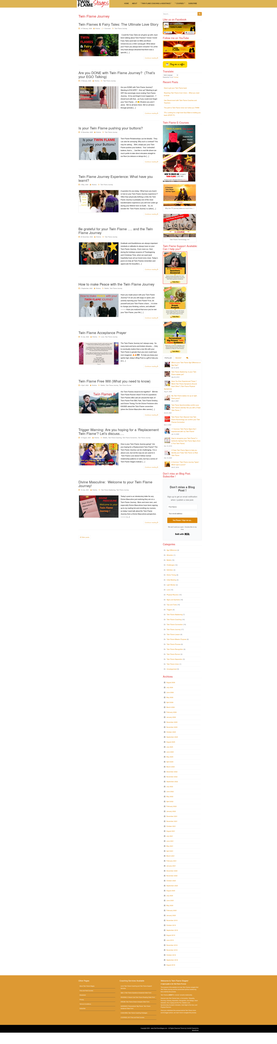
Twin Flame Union (173, 664)
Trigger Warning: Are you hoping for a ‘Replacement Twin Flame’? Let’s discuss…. (118, 431)
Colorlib (189, 1028)
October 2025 (171, 732)
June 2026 (170, 692)
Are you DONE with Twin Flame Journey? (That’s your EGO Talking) (116, 74)
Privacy (82, 999)
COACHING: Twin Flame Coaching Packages (134, 1013)
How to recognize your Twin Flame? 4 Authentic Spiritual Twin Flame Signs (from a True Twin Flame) (185, 440)
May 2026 (169, 697)
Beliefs (107, 288)
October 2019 (171, 925)
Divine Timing (171, 575)
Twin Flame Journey (121, 28)
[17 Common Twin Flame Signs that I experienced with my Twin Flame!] (167, 431)
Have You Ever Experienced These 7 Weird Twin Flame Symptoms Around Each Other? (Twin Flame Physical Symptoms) (180, 385)
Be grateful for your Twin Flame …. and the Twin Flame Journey (115, 230)
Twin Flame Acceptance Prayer (102, 332)
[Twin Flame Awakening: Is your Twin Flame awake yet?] (167, 374)
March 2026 (170, 707)
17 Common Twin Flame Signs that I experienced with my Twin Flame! (183, 430)
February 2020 (171, 910)
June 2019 (170, 940)
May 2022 (169, 796)
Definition (170, 570)
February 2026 (171, 712)
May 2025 (169, 757)
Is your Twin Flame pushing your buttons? (110, 127)
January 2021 (171, 866)
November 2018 (171, 950)
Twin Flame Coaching (115, 438)
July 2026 (169, 687)
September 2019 (172, 930)
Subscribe (82, 1008)
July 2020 (169, 895)
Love (102, 337)
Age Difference (172, 550)
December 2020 (171, 871)
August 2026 (170, 682)
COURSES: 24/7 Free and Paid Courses (132, 1017)
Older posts (85, 537)
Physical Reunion (172, 595)
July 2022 (169, 786)
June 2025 (170, 752)
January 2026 (171, 717)
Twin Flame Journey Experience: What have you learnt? (115, 178)
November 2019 (171, 920)
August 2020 (170, 890)
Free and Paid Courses (86, 990)
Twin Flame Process (173, 644)
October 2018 (171, 955)
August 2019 (170, 935)
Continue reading (151, 58)
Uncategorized (172, 669)
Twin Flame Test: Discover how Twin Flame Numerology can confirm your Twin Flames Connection (185, 419)
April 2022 (169, 801)
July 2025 (169, 747)
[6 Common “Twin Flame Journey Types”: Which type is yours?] (167, 464)
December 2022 (171, 772)
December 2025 (171, 722)
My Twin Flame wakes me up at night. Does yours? (184, 397)
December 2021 (171, 816)
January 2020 (171, 915)
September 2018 (172, 960)
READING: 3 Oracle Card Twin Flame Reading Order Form (138, 997)
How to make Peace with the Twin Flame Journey (116, 284)
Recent (178, 358)
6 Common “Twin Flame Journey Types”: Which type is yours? (185, 463)
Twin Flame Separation (174, 659)
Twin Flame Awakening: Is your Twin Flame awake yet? (183, 373)
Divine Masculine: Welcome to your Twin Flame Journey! (115, 483)
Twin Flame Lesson (173, 634)
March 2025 (170, 767)
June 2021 (170, 841)
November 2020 (171, 876)
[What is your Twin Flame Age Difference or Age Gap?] (167, 364)
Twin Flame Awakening (108, 490)
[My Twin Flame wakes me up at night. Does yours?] (167, 397)
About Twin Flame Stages (87, 986)
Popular (168, 358)
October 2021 (171, 826)
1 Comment (107, 28)
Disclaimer (83, 995)
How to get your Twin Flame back (175, 88)
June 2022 (170, 791)
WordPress (195, 1030)
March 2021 (170, 856)
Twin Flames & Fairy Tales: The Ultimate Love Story (118, 24)
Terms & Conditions (85, 1004)
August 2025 (170, 742)
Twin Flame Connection (129, 438)
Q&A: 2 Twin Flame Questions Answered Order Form (136, 993)
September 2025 (172, 737)
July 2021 (169, 836)
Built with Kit (182, 534)
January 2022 (171, 811)
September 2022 (172, 781)
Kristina (97, 28)
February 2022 (171, 806)
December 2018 (171, 945)
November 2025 (171, 727)
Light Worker (171, 585)
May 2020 (169, 905)
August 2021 (170, 831)
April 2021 (169, 851)
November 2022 (171, 777)
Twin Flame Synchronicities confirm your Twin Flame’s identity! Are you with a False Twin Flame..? (186, 407)
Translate (175, 77)
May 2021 (169, 846)
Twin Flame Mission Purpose (176, 639)
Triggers (169, 610)
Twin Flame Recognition (175, 649)
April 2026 (169, 702)
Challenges (170, 565)
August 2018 (170, 965)
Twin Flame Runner (125, 385)
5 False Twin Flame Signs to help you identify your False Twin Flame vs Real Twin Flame (184, 452)
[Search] (199, 14)
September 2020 (172, 886)
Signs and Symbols (173, 600)
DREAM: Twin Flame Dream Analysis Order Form (135, 1002)
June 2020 (170, 900)
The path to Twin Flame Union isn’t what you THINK (181, 108)
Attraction (170, 555)
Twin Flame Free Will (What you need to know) (114, 380)
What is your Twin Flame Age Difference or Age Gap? (186, 363)
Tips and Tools (172, 605)
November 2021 (171, 821)
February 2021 (171, 861)
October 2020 (171, 881)
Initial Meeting (171, 580)
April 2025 (169, 762)
